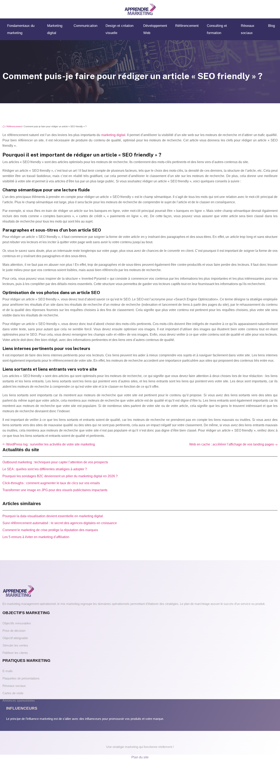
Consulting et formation (217, 29)
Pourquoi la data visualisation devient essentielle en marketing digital (52, 516)
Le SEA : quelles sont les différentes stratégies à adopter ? (44, 469)
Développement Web (155, 29)
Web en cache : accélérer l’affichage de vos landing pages (231, 444)
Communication (85, 26)
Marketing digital (54, 29)
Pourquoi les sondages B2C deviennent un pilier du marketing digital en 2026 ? (60, 476)
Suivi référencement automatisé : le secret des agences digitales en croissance (59, 523)
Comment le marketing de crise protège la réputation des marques (50, 530)
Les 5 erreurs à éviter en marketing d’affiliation (35, 537)
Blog (271, 26)
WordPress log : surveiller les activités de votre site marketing (50, 444)
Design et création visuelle (119, 29)
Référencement (187, 26)
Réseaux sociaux (247, 29)
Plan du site (140, 757)
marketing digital (113, 135)
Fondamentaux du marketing (20, 29)
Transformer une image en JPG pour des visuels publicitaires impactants (54, 490)
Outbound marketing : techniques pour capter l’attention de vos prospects (55, 462)
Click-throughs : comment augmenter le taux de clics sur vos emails (51, 483)
